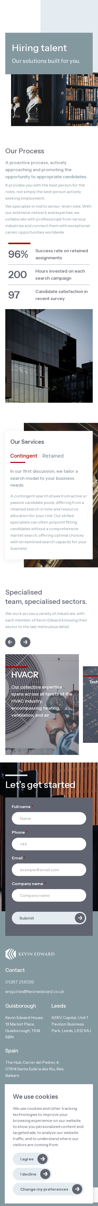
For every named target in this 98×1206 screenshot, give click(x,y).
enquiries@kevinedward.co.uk (34, 991)
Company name (29, 883)
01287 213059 (19, 982)
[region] (42, 701)
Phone (20, 832)
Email (18, 857)
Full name (22, 806)
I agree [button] (27, 1158)
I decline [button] (28, 1174)
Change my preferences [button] (44, 1189)
